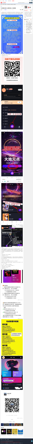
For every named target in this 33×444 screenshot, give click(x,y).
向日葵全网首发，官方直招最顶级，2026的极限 (29, 29)
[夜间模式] (32, 0)
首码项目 (5, 4)
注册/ (29, 0)
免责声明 (8, 439)
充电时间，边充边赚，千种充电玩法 (29, 21)
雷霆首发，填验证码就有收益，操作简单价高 (28, 32)
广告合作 (5, 439)
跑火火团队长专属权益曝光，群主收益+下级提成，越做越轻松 (29, 26)
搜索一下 (31, 2)
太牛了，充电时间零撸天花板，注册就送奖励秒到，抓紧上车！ (29, 28)
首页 (3, 4)
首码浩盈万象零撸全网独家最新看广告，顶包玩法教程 (29, 24)
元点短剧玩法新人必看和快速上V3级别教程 (11, 4)
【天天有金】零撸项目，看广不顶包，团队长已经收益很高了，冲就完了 (29, 23)
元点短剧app (14, 421)
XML (3, 439)
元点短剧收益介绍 (10, 421)
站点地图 (1, 439)
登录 (30, 0)
